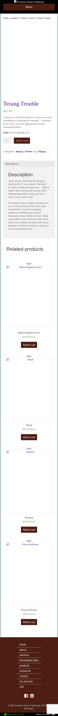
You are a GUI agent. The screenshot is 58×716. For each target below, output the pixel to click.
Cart (21, 686)
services (24, 655)
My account (26, 681)
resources (25, 671)
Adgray (20, 151)
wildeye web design (43, 714)
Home (6, 18)
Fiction (31, 18)
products (15, 18)
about (22, 649)
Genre (23, 18)
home (22, 644)
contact (23, 676)
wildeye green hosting (16, 714)
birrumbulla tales (29, 660)
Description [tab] (12, 164)
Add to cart (22, 140)
